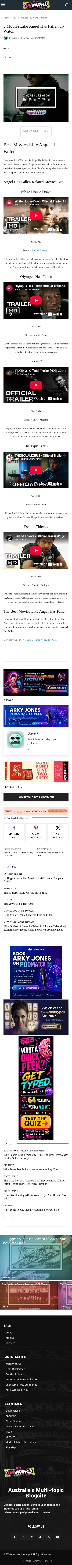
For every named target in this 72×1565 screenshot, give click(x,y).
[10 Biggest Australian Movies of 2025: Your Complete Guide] (36, 1257)
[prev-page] (5, 937)
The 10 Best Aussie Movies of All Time (25, 892)
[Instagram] (23, 1537)
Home (6, 17)
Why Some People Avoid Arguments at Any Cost (30, 1169)
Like (14, 826)
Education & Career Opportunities (24, 1151)
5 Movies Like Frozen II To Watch (50, 854)
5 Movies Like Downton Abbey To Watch (37, 639)
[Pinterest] (31, 1537)
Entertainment (12, 874)
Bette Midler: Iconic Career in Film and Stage (28, 914)
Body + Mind (10, 1176)
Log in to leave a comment (36, 797)
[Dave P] (6, 38)
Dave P (15, 38)
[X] (28, 749)
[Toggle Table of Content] (44, 131)
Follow (36, 826)
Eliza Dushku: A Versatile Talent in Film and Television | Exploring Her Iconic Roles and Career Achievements (34, 928)
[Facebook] (14, 1537)
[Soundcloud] (40, 1537)
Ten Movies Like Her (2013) (19, 903)
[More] (43, 66)
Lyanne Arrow (8, 1277)
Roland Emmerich (40, 250)
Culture (8, 1165)
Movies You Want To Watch (34, 17)
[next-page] (11, 937)
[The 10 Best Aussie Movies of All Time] (29, 1295)
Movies (15, 17)
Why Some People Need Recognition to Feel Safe (31, 1209)
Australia (9, 888)
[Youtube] (57, 1537)
